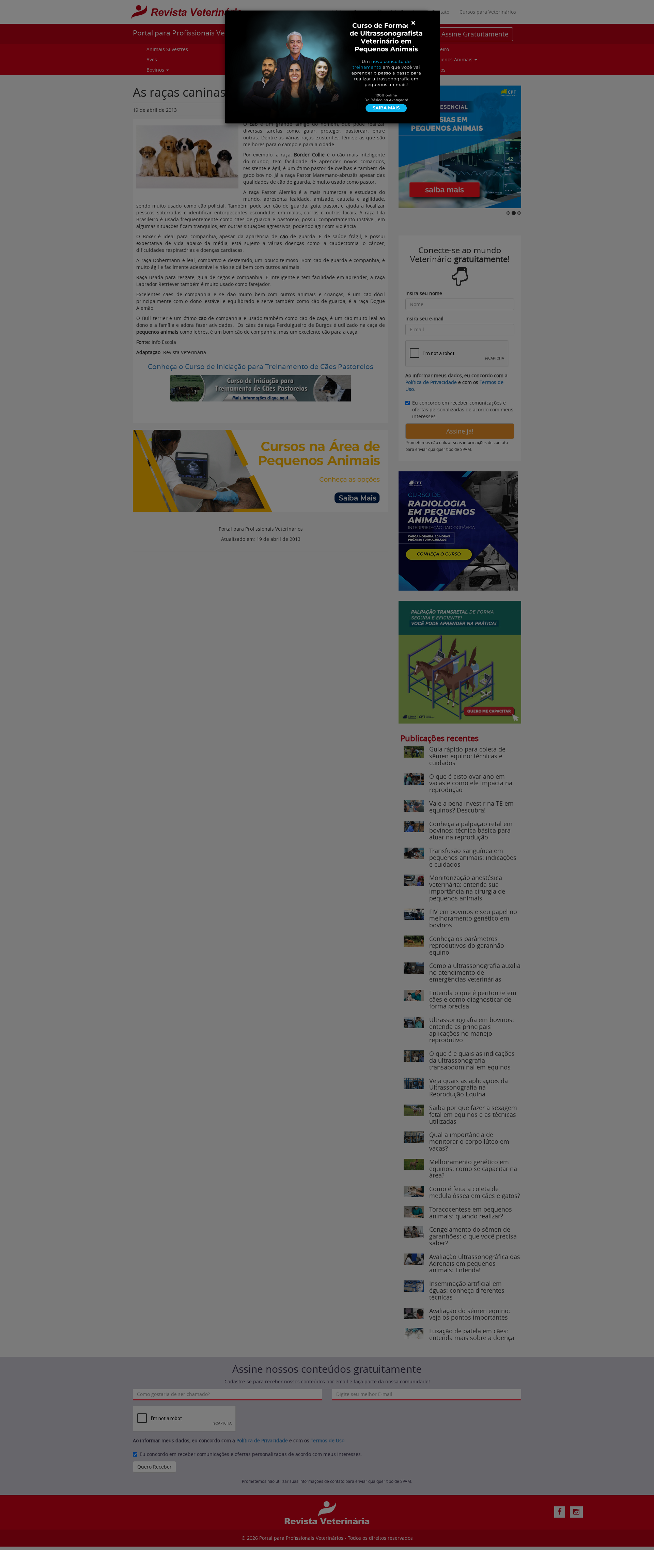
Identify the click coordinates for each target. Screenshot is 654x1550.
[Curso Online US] (332, 66)
